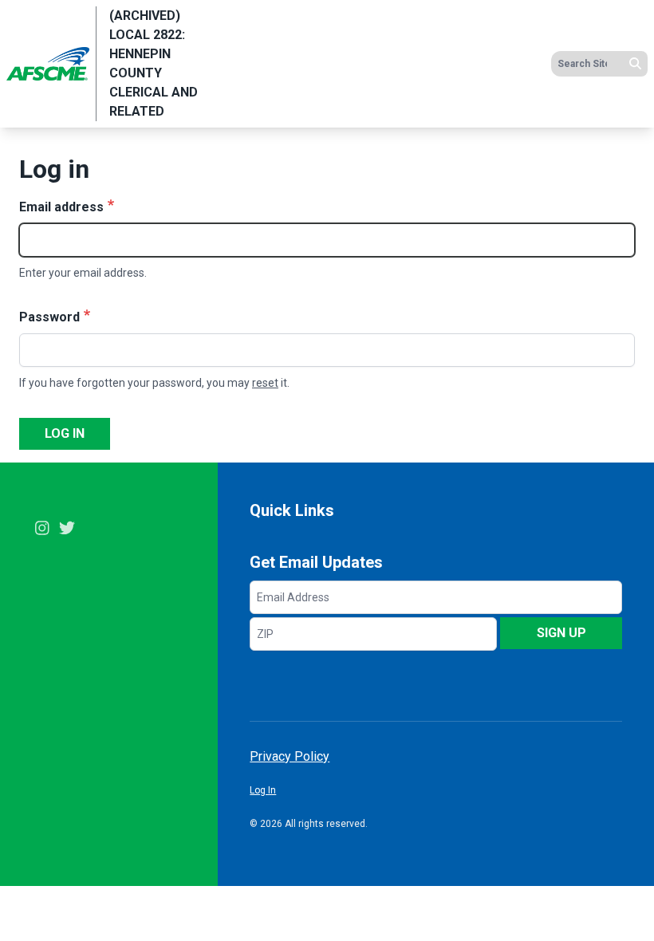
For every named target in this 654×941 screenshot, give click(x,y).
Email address (61, 207)
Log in (65, 433)
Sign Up (561, 632)
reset (265, 382)
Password (49, 317)
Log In (263, 790)
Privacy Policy (289, 756)
